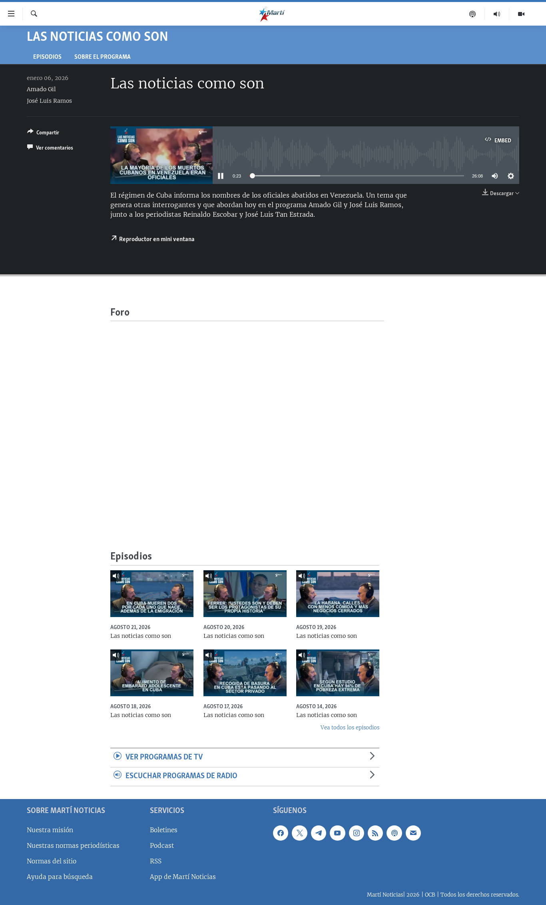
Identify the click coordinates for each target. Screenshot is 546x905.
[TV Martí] (521, 14)
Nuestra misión (50, 830)
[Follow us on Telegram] (318, 833)
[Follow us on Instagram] (356, 833)
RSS (155, 861)
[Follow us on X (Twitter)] (299, 833)
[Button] (43, 134)
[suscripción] (413, 833)
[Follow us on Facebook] (280, 833)
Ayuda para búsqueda (60, 877)
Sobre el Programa (102, 57)
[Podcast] (472, 14)
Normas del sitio (51, 861)
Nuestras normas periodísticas (73, 845)
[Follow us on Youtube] (337, 833)
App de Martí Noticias (183, 877)
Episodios (47, 57)
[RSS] (375, 833)
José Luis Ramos (49, 100)
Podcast (162, 845)
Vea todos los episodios (350, 727)
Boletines (163, 830)
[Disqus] (247, 421)
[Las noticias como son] (151, 593)
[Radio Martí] (497, 14)
